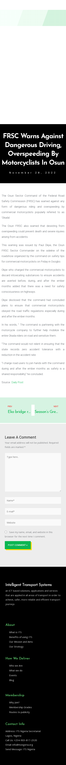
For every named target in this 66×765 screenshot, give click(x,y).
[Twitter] (6, 612)
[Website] (33, 522)
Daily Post (17, 382)
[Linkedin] (13, 612)
